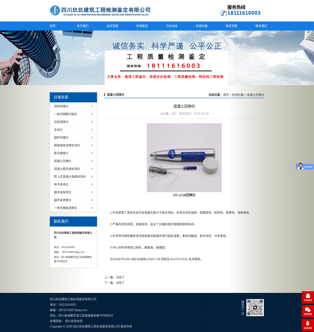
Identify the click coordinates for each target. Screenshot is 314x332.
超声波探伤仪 (62, 192)
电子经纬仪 (61, 184)
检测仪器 (202, 25)
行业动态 (172, 25)
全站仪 (58, 129)
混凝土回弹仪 (62, 161)
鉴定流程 (231, 25)
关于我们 (82, 25)
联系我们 (261, 25)
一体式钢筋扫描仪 (65, 114)
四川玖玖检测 (73, 321)
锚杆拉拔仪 (61, 137)
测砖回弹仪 (61, 106)
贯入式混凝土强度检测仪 (70, 176)
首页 (53, 25)
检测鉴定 (142, 25)
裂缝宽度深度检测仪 (67, 145)
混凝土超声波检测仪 (67, 168)
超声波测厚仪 (62, 200)
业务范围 (112, 25)
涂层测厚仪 (61, 121)
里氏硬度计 (61, 153)
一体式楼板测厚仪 (65, 207)
